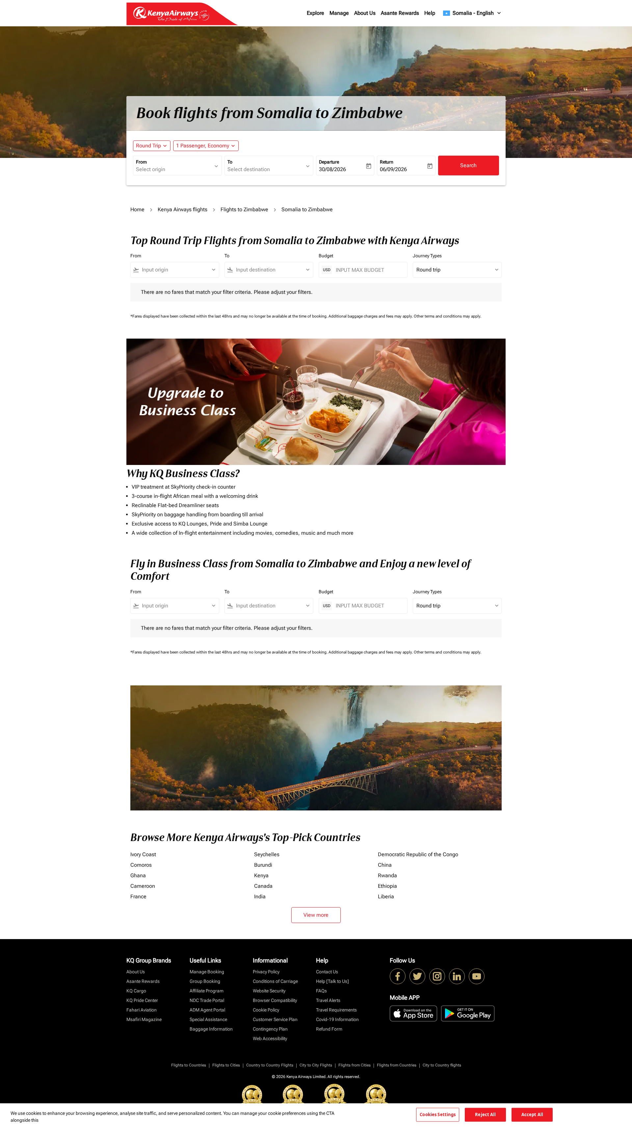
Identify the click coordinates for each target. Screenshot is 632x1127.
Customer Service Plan (275, 1019)
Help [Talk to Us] (332, 981)
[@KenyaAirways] (417, 976)
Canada (263, 886)
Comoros (141, 865)
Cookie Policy (266, 1009)
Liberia (386, 896)
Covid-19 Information (337, 1019)
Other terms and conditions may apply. (447, 316)
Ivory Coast (143, 854)
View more (316, 915)
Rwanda (387, 875)
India (260, 896)
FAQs (321, 990)
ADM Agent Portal (207, 1009)
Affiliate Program (207, 990)
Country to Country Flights (269, 1065)
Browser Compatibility (275, 1000)
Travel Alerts (328, 1000)
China (385, 865)
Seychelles (266, 854)
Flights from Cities (354, 1065)
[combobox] (174, 169)
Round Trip (148, 145)
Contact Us (327, 971)
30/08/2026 (332, 169)
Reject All (485, 1114)
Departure (329, 162)
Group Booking (205, 981)
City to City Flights (316, 1065)
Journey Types (427, 255)
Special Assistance (208, 1019)
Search (468, 165)
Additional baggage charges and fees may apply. (371, 316)
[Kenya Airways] (398, 976)
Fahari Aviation (141, 1009)
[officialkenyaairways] (437, 976)
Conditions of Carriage (275, 981)
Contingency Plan (270, 1029)
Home (137, 209)
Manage (339, 13)
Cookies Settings (438, 1114)
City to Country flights (442, 1065)
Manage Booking (207, 971)
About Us (365, 13)
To (229, 162)
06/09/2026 (393, 169)
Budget (326, 255)
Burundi (263, 865)
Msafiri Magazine (144, 1019)
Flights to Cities (226, 1065)
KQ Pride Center (142, 1000)
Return (386, 162)
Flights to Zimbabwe (244, 209)
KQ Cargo (136, 990)
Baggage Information (211, 1029)
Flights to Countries (188, 1065)
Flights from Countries (396, 1065)
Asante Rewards (400, 13)
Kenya (261, 875)
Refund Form (329, 1029)
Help (429, 13)
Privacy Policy (266, 971)
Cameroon (142, 886)
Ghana (138, 875)
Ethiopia (387, 886)
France (138, 896)
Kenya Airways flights (182, 209)
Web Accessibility (270, 1038)
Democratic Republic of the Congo (418, 854)
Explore (315, 13)
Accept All (532, 1114)
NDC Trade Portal (207, 1000)
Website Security (269, 990)
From (141, 162)
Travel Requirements (336, 1009)
